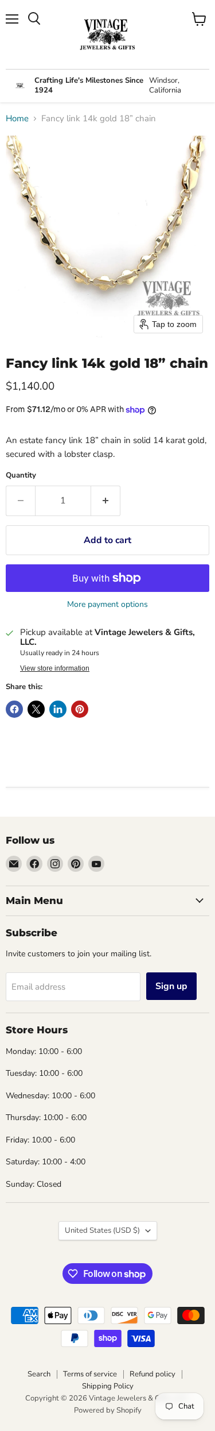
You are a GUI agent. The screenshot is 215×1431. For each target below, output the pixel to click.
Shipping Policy (108, 1386)
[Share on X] (36, 709)
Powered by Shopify (108, 1410)
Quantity (21, 475)
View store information (54, 668)
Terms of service (90, 1374)
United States (102, 1230)
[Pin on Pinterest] (79, 709)
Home (17, 119)
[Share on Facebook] (14, 709)
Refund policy (152, 1374)
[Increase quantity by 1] (105, 501)
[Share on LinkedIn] (58, 709)
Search (39, 1374)
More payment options (107, 604)
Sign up (171, 986)
